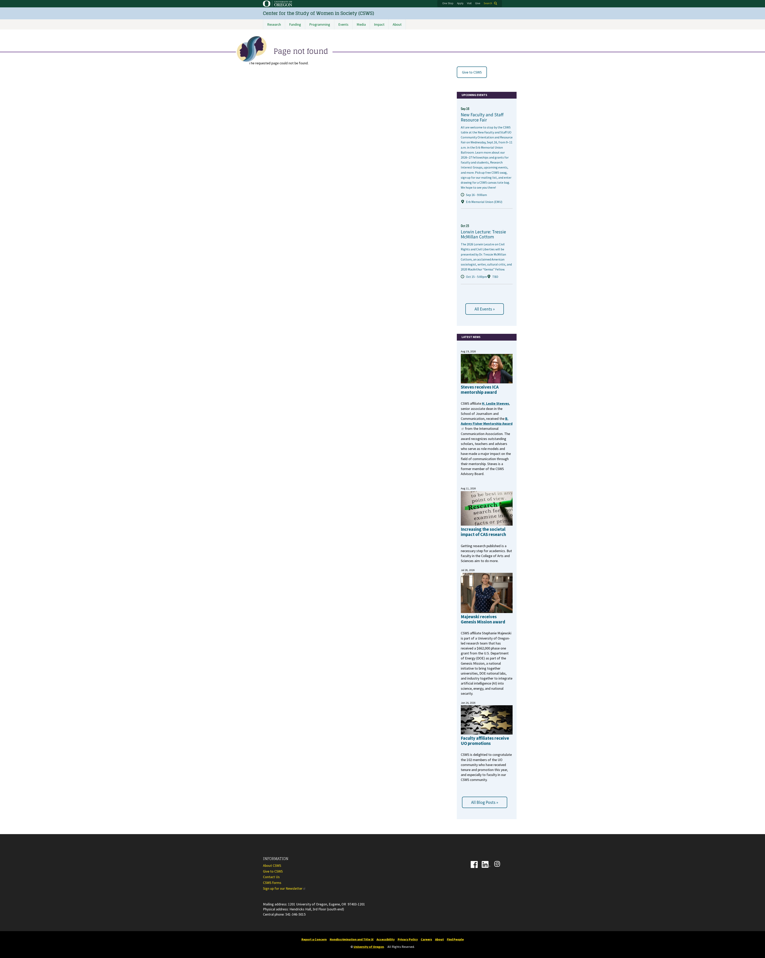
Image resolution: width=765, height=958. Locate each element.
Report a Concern (314, 939)
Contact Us (271, 877)
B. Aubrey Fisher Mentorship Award (487, 421)
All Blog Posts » (484, 802)
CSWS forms (272, 882)
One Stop (447, 3)
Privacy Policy (408, 939)
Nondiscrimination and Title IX (352, 939)
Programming (319, 24)
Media (361, 24)
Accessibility (386, 939)
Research (274, 24)
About (397, 24)
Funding (295, 24)
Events (343, 24)
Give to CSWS (472, 72)
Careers (426, 939)
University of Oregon (369, 947)
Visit (469, 3)
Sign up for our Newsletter (282, 888)
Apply (460, 3)
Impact (379, 24)
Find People (455, 939)
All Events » (485, 309)
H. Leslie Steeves (495, 403)
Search (488, 3)
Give (477, 3)
